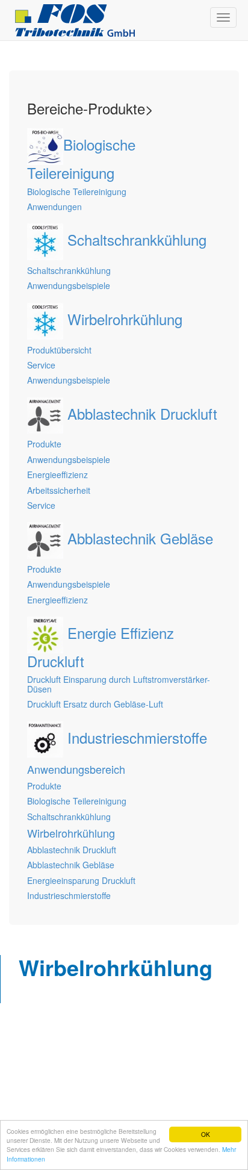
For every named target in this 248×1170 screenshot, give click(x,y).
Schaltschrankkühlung (69, 817)
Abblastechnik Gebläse (70, 865)
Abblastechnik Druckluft (71, 850)
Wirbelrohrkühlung (71, 833)
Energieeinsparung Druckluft (81, 880)
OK (205, 1134)
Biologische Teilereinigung (76, 801)
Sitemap (25, 1033)
